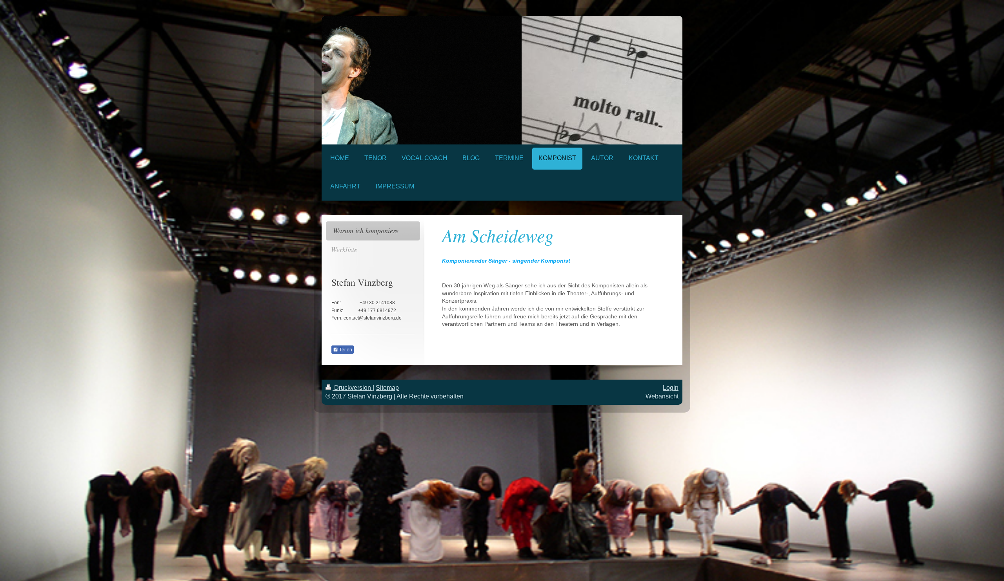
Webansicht (662, 396)
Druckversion (353, 387)
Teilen (345, 350)
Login (670, 387)
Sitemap (387, 387)
